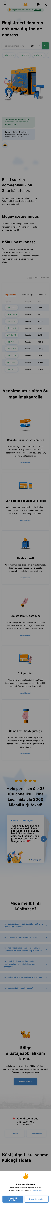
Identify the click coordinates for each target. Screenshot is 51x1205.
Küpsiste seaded (36, 1199)
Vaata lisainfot (37, 1190)
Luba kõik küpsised (12, 1199)
